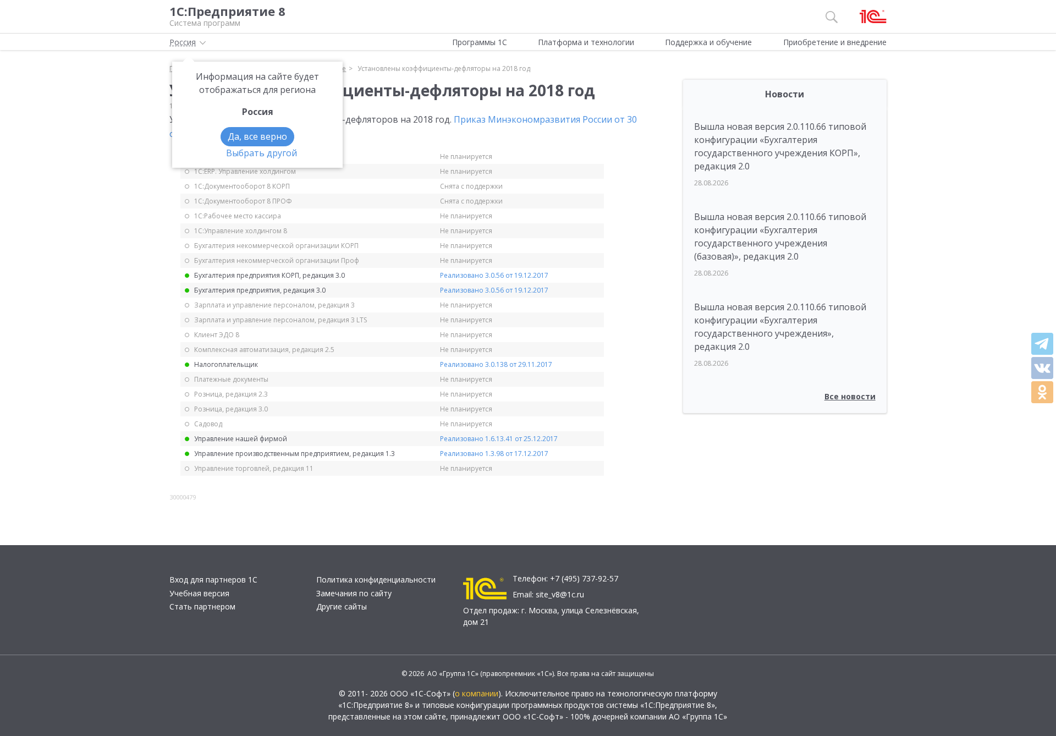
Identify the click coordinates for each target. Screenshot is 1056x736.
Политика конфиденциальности (376, 579)
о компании (476, 693)
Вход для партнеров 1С (213, 579)
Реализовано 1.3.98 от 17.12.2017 (494, 453)
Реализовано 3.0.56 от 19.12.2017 (494, 275)
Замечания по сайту (354, 593)
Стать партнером (202, 606)
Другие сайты (341, 606)
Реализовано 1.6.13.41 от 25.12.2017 (499, 438)
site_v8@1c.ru (560, 594)
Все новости (850, 396)
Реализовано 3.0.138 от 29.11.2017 (496, 364)
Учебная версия (199, 593)
